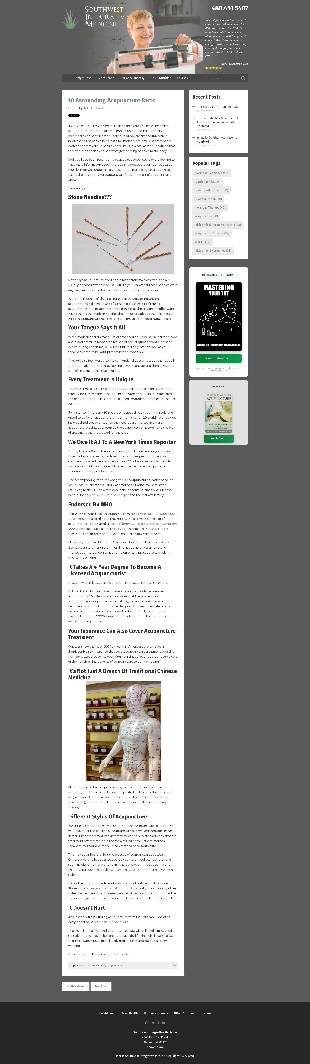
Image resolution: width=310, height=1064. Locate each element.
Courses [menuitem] (182, 78)
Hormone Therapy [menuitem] (132, 78)
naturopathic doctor (211, 190)
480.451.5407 (230, 8)
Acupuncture (114, 965)
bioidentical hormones (213, 250)
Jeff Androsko (94, 108)
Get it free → (219, 438)
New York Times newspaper (109, 495)
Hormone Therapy (210, 207)
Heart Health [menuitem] (105, 78)
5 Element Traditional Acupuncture (112, 888)
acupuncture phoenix (92, 965)
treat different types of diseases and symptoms (144, 524)
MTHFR (202, 242)
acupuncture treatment (86, 131)
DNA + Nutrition (208, 199)
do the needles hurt (113, 922)
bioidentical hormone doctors (218, 225)
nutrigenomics (207, 181)
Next (98, 986)
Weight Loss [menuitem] (83, 78)
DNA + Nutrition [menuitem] (161, 78)
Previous (78, 986)
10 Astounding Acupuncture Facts (111, 100)
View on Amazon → (219, 358)
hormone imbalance (211, 173)
